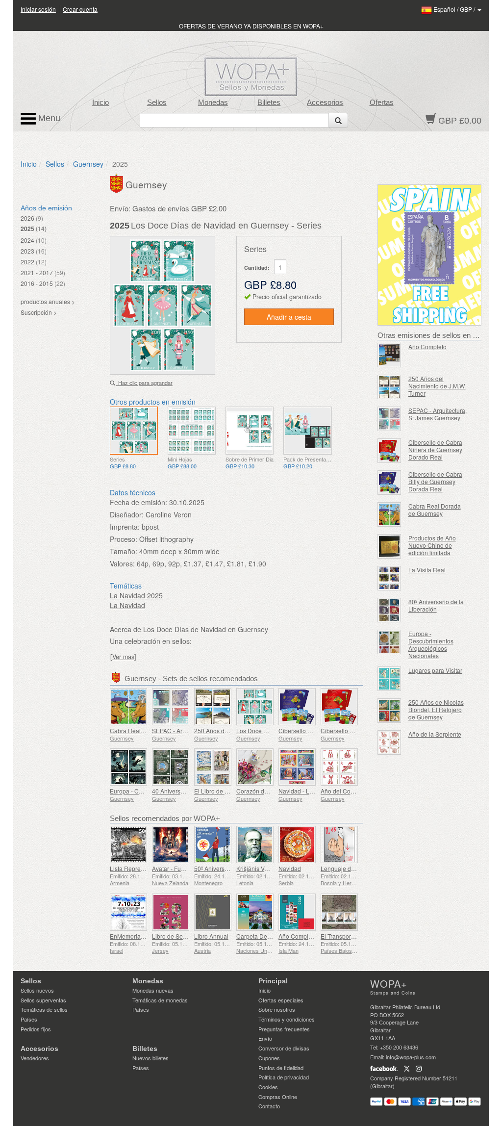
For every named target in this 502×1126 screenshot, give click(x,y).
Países (29, 1019)
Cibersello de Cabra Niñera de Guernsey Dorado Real (435, 449)
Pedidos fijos (36, 1029)
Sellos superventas (43, 1000)
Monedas (213, 102)
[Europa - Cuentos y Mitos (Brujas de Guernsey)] (128, 767)
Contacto (269, 1106)
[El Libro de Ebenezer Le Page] (212, 767)
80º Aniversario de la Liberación (436, 605)
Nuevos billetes (150, 1058)
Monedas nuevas (153, 990)
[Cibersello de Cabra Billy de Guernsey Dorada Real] (297, 706)
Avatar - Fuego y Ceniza (184, 868)
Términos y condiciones (286, 1019)
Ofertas (382, 102)
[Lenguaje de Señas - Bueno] (339, 844)
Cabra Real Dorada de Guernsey (434, 509)
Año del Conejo (341, 791)
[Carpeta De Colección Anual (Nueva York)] (255, 912)
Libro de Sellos (172, 936)
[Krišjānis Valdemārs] (255, 844)
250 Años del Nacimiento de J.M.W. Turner (437, 385)
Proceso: (123, 539)
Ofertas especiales (280, 1000)
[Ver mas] (123, 656)
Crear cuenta (80, 9)
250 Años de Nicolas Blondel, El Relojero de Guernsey (436, 709)
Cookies (268, 1087)
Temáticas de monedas (160, 1000)
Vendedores (35, 1058)
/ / (455, 9)
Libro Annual (211, 936)
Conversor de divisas (283, 1048)
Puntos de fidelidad (280, 1068)
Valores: (122, 563)
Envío (265, 1038)
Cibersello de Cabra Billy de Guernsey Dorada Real (435, 481)
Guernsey (88, 164)
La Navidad (127, 605)
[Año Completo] (297, 912)
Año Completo (297, 936)
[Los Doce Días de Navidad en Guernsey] (134, 431)
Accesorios (325, 102)
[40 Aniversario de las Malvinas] (170, 767)
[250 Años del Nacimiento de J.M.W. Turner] (212, 706)
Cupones (269, 1058)
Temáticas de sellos (44, 1009)
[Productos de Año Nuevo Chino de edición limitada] (389, 546)
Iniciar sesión (38, 9)
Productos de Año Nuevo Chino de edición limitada (432, 545)
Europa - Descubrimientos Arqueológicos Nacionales (430, 644)
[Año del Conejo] (339, 767)
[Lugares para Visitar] (389, 678)
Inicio (100, 102)
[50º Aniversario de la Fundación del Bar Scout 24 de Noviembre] (212, 844)
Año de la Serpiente (434, 734)
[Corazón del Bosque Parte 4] (255, 767)
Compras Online (277, 1096)
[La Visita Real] (389, 578)
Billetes (268, 102)
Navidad (289, 868)
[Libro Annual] (212, 912)
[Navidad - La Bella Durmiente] (297, 767)
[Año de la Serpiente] (389, 742)
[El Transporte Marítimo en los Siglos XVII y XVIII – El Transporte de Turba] (339, 912)
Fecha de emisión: (138, 502)
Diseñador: (127, 514)
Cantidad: (257, 267)
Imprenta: (125, 527)
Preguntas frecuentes (284, 1029)
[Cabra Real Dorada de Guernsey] (128, 706)
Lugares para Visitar (435, 670)
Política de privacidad (283, 1077)
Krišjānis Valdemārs (262, 868)
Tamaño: (123, 551)
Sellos (157, 102)
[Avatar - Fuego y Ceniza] (170, 844)
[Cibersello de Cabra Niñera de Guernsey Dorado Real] (339, 706)
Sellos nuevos (37, 990)
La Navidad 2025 (136, 595)
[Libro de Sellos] (170, 912)
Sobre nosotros (276, 1009)
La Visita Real (427, 569)
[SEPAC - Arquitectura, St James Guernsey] (170, 706)
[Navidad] (297, 844)
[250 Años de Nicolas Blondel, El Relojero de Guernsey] (389, 710)
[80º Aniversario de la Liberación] (389, 610)
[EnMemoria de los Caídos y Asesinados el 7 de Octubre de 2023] (128, 912)
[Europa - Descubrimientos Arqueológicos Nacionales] (389, 642)
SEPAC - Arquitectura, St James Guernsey (437, 414)
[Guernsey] (118, 182)
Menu (48, 118)
